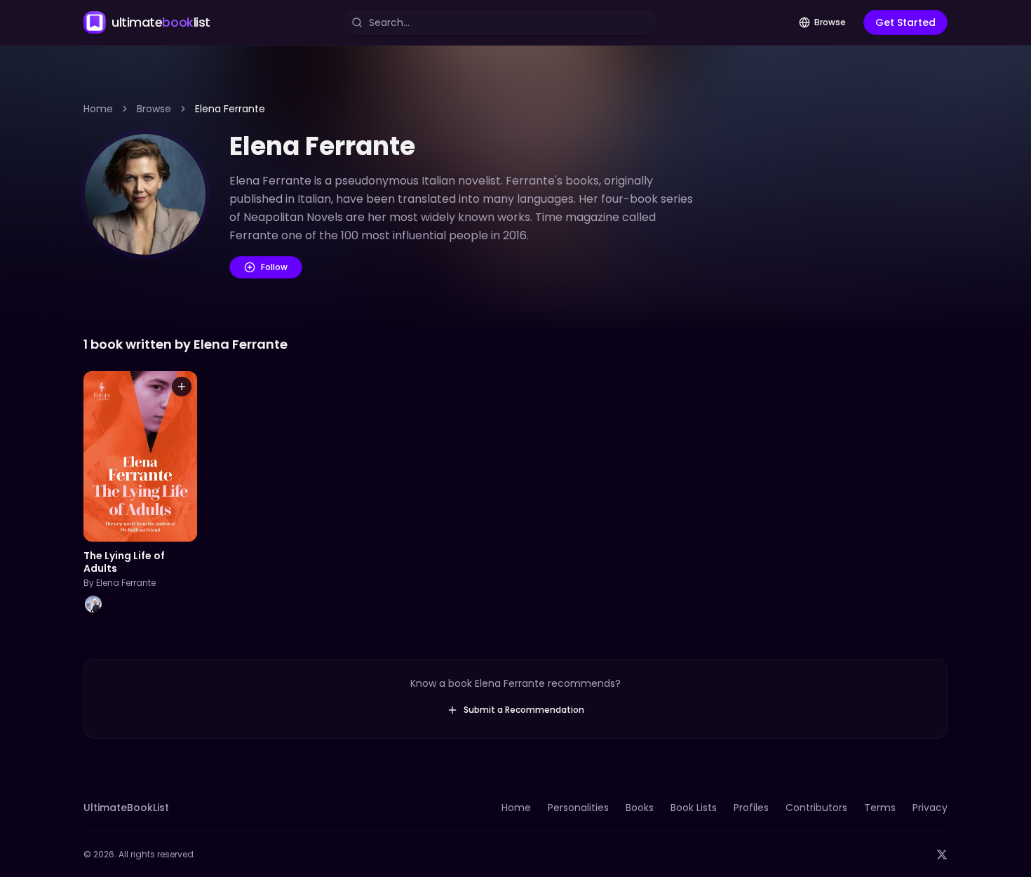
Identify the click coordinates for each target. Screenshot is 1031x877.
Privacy (930, 808)
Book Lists (694, 808)
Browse (830, 22)
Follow (274, 267)
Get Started (905, 22)
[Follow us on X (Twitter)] (942, 854)
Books (640, 808)
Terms (880, 808)
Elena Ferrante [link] (230, 109)
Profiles (751, 808)
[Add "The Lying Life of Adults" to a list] (181, 386)
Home (98, 109)
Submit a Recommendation (524, 710)
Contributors (816, 808)
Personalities (578, 808)
